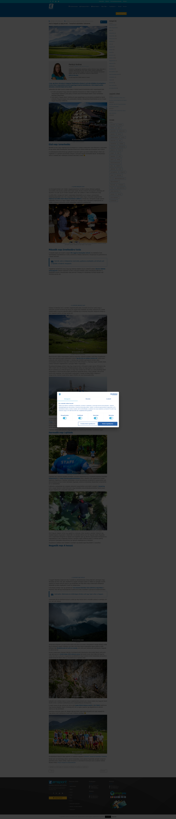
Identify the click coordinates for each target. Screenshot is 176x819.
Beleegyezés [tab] (67, 398)
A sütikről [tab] (108, 398)
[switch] (80, 418)
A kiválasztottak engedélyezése (87, 423)
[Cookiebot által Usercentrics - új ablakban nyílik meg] (111, 394)
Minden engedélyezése (107, 423)
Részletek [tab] (88, 398)
